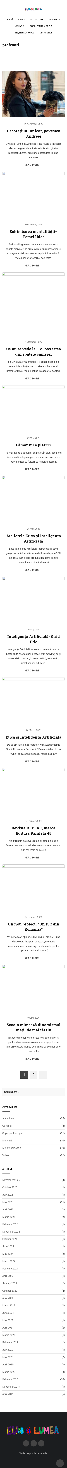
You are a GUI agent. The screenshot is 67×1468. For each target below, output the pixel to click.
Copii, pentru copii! (41, 26)
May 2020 (7, 1357)
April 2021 (8, 1327)
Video (21, 19)
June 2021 (8, 1312)
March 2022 (8, 1305)
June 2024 (8, 1246)
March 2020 (8, 1371)
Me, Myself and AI (24, 32)
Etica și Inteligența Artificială (33, 737)
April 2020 (8, 1364)
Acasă (10, 19)
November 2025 (11, 1180)
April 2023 (8, 1275)
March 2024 (8, 1261)
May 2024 (7, 1253)
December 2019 (11, 1386)
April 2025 (8, 1209)
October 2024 (9, 1239)
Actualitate (36, 19)
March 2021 (8, 1335)
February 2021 (10, 1342)
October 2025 (9, 1187)
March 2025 (8, 1216)
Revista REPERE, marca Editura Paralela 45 (33, 830)
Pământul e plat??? (33, 444)
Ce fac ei (19, 26)
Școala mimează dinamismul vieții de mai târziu (33, 1027)
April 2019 (8, 1394)
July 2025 (7, 1194)
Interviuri (54, 19)
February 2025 (10, 1224)
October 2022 (9, 1290)
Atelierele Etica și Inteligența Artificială (33, 538)
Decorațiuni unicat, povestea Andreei (33, 133)
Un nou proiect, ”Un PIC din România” (33, 927)
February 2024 (10, 1268)
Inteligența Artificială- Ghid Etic (33, 639)
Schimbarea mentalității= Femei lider (33, 234)
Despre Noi (46, 32)
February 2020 (10, 1379)
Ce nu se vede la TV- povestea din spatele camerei (33, 351)
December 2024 (11, 1231)
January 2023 (9, 1283)
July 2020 (7, 1349)
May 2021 (7, 1320)
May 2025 (7, 1202)
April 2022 (8, 1298)
